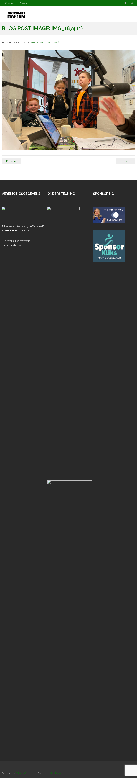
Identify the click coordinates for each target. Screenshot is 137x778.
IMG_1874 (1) (53, 42)
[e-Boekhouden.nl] (109, 222)
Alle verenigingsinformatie (16, 241)
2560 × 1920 (37, 42)
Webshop (9, 3)
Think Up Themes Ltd (26, 773)
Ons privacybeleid (11, 245)
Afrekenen (25, 3)
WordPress (55, 773)
